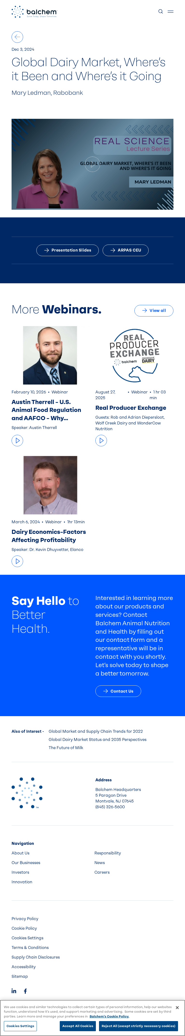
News (99, 862)
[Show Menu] (170, 12)
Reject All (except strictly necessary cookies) (138, 1026)
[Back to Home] (27, 792)
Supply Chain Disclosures (36, 957)
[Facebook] (25, 991)
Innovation (22, 882)
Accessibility (24, 967)
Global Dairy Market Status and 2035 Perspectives (97, 739)
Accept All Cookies (77, 1026)
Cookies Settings (20, 1026)
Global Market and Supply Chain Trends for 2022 (96, 731)
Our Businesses (26, 862)
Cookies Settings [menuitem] (27, 938)
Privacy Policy (25, 918)
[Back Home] (34, 12)
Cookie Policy (24, 928)
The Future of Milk (66, 747)
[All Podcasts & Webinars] (17, 37)
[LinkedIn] (14, 991)
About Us (20, 853)
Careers (102, 872)
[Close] (177, 1007)
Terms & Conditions (30, 947)
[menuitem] (51, 853)
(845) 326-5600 (110, 807)
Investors (20, 872)
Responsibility (107, 853)
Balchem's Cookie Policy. (109, 1016)
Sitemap (20, 976)
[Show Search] (161, 12)
